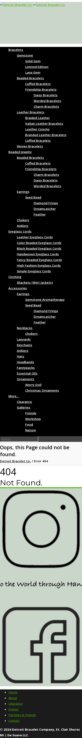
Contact (14, 720)
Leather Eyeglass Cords (35, 237)
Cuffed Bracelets (38, 84)
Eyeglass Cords (20, 231)
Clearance (24, 402)
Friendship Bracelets (41, 89)
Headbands (25, 362)
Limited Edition (36, 67)
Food (29, 424)
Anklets (22, 226)
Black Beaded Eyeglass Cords (39, 248)
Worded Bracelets (47, 101)
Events (13, 709)
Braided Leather (37, 118)
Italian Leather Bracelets (44, 123)
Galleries (23, 407)
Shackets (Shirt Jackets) (35, 282)
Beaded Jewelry (20, 152)
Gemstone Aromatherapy (45, 299)
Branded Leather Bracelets (45, 135)
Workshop (33, 419)
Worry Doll (33, 385)
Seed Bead (33, 197)
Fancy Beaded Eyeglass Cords (39, 260)
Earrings (23, 191)
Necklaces (24, 328)
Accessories (17, 288)
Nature (30, 430)
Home (12, 692)
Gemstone (25, 55)
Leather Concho (37, 129)
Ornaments (25, 379)
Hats (20, 356)
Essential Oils (27, 373)
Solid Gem (33, 61)
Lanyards (24, 339)
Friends (30, 413)
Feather (40, 214)
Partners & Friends (22, 715)
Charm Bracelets (46, 106)
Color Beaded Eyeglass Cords (39, 243)
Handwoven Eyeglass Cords (38, 254)
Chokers (23, 220)
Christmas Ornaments (42, 390)
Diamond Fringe (46, 203)
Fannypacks (26, 368)
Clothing (14, 277)
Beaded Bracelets (30, 78)
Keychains (24, 345)
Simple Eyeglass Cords (34, 271)
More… (13, 396)
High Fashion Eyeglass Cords (39, 265)
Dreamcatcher (45, 209)
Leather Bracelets (30, 112)
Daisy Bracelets (46, 95)
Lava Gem (32, 72)
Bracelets (15, 50)
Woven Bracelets (30, 146)
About (12, 698)
